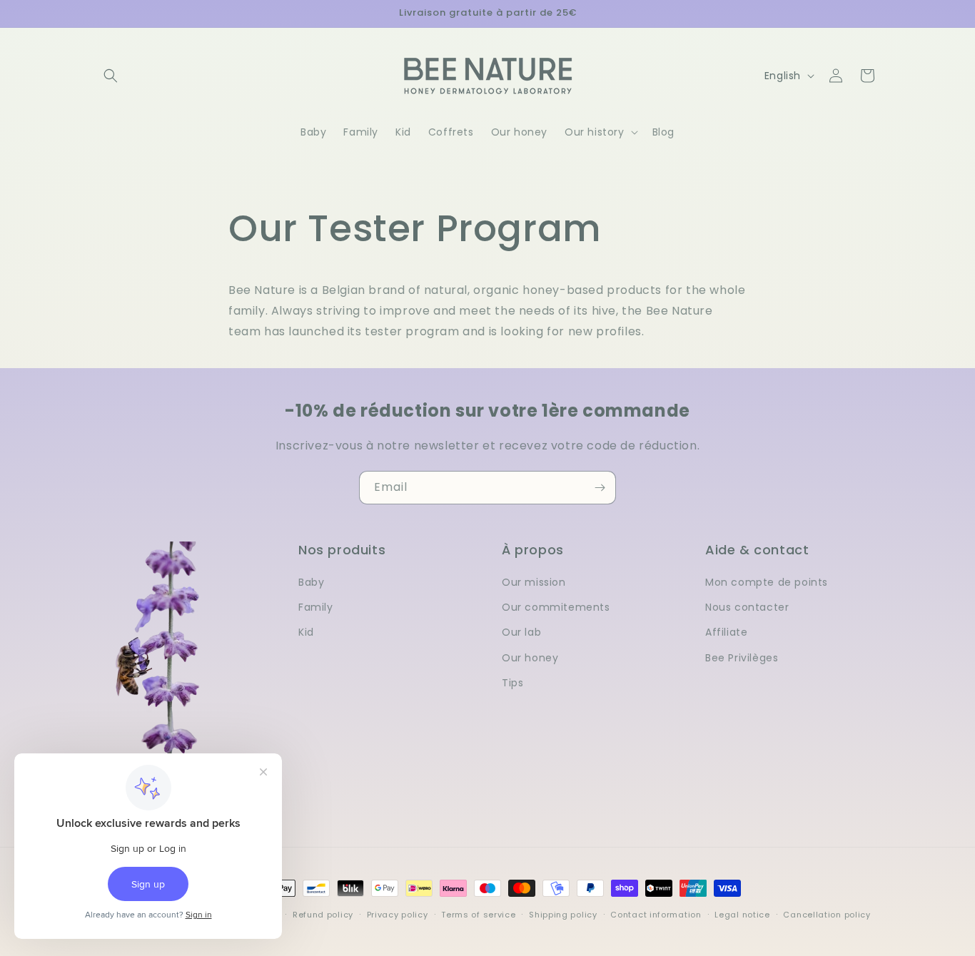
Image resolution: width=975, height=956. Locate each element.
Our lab (521, 632)
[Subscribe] (599, 487)
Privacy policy (397, 914)
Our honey (530, 658)
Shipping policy (563, 914)
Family (315, 607)
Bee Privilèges (741, 658)
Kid (306, 632)
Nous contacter (747, 607)
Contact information (655, 914)
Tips (512, 683)
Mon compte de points (766, 582)
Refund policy (323, 914)
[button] (110, 75)
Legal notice (741, 914)
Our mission (534, 582)
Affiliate (726, 632)
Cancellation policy (826, 914)
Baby (311, 582)
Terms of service (478, 914)
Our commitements (556, 607)
